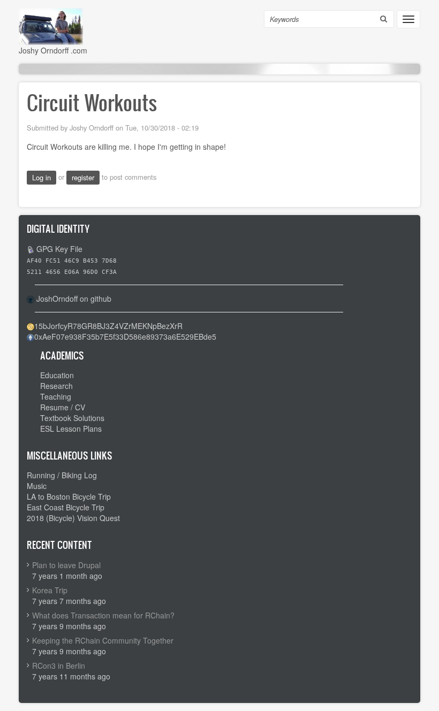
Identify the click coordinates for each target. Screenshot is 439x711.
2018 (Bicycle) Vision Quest (73, 518)
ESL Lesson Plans (71, 428)
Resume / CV (62, 407)
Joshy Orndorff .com (53, 50)
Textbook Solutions (72, 417)
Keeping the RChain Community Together (102, 640)
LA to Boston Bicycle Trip (69, 496)
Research (56, 385)
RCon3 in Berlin (58, 665)
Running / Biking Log (62, 475)
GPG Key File (59, 248)
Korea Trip (49, 590)
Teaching (55, 396)
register (83, 177)
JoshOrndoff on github (73, 298)
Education (57, 375)
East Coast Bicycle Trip (65, 507)
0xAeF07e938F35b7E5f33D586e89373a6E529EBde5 (125, 336)
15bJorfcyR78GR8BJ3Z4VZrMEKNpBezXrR (108, 325)
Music (37, 485)
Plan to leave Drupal (66, 565)
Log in (41, 177)
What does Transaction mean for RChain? (103, 615)
